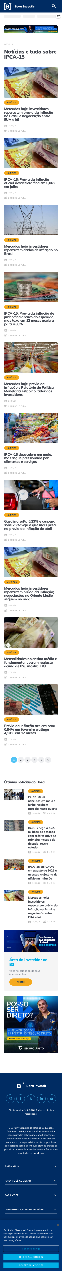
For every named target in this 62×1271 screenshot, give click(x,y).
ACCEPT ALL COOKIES (31, 1265)
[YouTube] (52, 1098)
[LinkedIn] (41, 1098)
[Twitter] (31, 1098)
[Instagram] (10, 1098)
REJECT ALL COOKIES (31, 1257)
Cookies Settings (31, 1248)
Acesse (21, 982)
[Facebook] (20, 1098)
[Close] (58, 1225)
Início (7, 44)
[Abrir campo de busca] (53, 6)
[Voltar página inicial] (19, 6)
